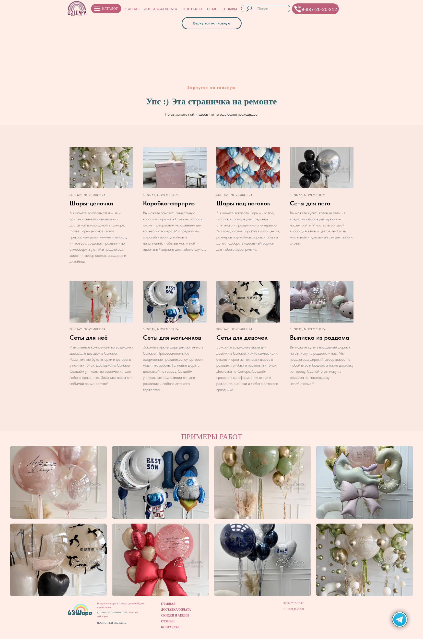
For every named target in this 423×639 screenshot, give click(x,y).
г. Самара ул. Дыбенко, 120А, (113, 612)
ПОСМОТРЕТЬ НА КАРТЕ (111, 622)
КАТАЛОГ (110, 8)
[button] (298, 9)
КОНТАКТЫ (192, 9)
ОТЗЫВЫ (230, 9)
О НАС (212, 9)
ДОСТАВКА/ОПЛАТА (160, 9)
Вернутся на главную (211, 87)
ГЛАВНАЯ (132, 9)
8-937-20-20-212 (319, 9)
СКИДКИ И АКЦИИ (175, 615)
